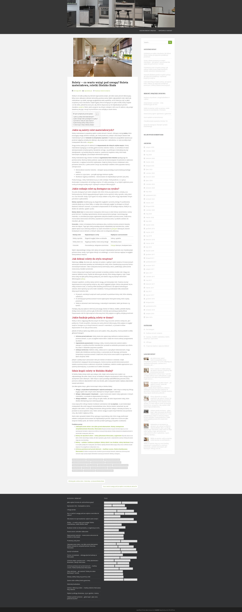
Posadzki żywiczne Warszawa (112, 552)
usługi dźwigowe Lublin (126, 568)
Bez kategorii (150, 329)
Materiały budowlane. (73, 584)
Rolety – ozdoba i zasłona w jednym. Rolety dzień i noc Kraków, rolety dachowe (103, 442)
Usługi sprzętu (71, 510)
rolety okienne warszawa (105, 465)
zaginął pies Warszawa (130, 579)
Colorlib (157, 610)
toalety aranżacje (109, 566)
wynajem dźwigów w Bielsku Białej (114, 579)
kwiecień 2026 (150, 158)
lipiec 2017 (149, 273)
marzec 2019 (150, 232)
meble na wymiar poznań (111, 530)
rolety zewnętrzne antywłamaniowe (117, 468)
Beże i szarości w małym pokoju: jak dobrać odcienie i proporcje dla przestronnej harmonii (161, 370)
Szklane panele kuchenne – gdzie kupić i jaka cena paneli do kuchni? (160, 411)
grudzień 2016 (150, 299)
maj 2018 (149, 236)
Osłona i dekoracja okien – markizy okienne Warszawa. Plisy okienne (84, 588)
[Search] (170, 42)
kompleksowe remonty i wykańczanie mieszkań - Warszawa (120, 522)
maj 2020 (149, 214)
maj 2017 (149, 280)
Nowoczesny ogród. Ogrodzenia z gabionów (157, 114)
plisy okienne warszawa (79, 459)
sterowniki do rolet (78, 470)
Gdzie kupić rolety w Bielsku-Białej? (84, 125)
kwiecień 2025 (150, 177)
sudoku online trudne (110, 563)
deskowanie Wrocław (110, 511)
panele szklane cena (110, 544)
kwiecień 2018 (150, 239)
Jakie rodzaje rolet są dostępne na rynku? (86, 119)
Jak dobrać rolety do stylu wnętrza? (84, 121)
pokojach (114, 229)
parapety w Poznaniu (122, 544)
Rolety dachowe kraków (98, 462)
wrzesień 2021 (150, 199)
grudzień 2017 (150, 254)
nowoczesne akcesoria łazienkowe (114, 538)
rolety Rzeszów (77, 468)
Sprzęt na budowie (72, 551)
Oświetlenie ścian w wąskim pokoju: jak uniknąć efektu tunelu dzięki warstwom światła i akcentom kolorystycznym (156, 69)
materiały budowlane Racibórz (113, 524)
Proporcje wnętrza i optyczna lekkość (157, 346)
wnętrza (81, 107)
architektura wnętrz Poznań (129, 502)
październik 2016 (151, 306)
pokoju (83, 279)
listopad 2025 (150, 166)
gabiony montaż (109, 513)
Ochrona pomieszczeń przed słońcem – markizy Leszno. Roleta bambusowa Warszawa (82, 567)
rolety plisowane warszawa (120, 465)
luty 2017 (149, 291)
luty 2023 (149, 191)
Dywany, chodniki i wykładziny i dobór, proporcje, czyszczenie (157, 337)
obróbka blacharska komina (129, 541)
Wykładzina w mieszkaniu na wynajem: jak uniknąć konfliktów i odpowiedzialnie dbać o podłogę (160, 426)
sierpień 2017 (150, 269)
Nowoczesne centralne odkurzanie (77, 531)
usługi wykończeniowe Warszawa (113, 571)
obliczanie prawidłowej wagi (112, 541)
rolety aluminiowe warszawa (111, 459)
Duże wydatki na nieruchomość (153, 117)
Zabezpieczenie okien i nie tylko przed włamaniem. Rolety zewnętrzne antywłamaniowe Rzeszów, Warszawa (82, 546)
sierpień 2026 (150, 147)
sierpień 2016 (150, 313)
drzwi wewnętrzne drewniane (125, 511)
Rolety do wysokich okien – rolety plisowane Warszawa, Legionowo (99, 435)
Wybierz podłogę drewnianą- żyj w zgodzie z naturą (83, 593)
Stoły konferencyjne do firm (122, 560)
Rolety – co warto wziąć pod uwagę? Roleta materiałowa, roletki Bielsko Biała (80, 523)
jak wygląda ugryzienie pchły (112, 516)
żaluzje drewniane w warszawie (104, 470)
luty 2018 (149, 247)
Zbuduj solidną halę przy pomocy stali (78, 577)
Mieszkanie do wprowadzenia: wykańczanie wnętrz (82, 519)
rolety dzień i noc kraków (79, 465)
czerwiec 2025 (150, 173)
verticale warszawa (89, 470)
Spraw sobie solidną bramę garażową (78, 580)
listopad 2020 (150, 206)
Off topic (148, 342)
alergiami (90, 142)
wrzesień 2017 (150, 265)
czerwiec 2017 (150, 276)
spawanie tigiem (109, 560)
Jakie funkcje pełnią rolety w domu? (84, 123)
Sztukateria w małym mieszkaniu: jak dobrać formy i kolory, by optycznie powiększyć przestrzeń (157, 55)
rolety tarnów (86, 468)
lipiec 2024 (149, 180)
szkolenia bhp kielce (123, 563)
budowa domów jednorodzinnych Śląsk (115, 508)
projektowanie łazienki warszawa (113, 555)
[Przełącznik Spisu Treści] (96, 114)
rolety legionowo (92, 465)
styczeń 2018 (150, 251)
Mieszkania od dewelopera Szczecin (114, 533)
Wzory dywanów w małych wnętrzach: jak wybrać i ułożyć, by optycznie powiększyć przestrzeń (160, 398)
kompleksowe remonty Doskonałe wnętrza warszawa (119, 519)
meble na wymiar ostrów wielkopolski (115, 527)
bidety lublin (108, 505)
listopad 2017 (150, 258)
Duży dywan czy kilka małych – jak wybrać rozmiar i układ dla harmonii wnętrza (160, 384)
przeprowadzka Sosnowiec (112, 557)
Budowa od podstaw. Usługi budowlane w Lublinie (156, 98)
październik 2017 (151, 262)
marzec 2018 (150, 243)
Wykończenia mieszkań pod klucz (113, 574)
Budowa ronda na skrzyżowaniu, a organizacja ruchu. (83, 528)
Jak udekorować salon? (157, 358)
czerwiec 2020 (150, 210)
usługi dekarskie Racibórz (111, 568)
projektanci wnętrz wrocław (129, 552)
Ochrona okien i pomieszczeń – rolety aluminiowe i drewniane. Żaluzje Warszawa (82, 561)
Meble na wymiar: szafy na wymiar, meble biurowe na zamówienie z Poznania (156, 109)
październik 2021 (151, 195)
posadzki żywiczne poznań (128, 549)
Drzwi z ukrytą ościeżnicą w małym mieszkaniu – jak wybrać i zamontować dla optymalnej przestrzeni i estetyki (157, 62)
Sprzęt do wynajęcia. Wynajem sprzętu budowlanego (155, 125)
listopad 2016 (150, 302)
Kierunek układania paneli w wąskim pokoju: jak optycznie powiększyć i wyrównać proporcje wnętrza (157, 76)
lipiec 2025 (149, 169)
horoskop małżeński (130, 513)
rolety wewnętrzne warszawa (99, 468)
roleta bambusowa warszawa (95, 459)
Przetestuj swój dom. (73, 541)
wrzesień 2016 (150, 310)
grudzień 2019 (150, 228)
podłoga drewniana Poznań (112, 549)
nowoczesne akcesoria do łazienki (114, 535)
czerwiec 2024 (150, 184)
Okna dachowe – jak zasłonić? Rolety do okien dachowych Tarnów (81, 572)
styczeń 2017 (150, 295)
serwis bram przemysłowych (128, 557)
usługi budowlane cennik (122, 566)
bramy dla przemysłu (118, 505)
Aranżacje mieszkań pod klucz (113, 502)
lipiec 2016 (149, 317)
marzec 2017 (150, 288)
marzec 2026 (150, 162)
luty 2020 (149, 221)
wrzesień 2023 (150, 188)
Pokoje (113, 245)
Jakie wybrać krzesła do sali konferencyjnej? (80, 502)
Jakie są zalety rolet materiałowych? (84, 117)
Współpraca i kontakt (165, 30)
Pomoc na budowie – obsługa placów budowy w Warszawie (82, 556)
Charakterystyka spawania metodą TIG (156, 121)
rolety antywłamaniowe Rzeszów (81, 462)
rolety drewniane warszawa (113, 462)
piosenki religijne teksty (111, 546)
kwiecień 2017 (150, 284)
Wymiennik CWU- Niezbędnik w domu (78, 506)
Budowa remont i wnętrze (148, 30)
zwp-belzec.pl (88, 91)
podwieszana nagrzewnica (126, 546)
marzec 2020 (150, 217)
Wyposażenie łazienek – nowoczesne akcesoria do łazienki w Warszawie (82, 536)
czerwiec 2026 (150, 151)
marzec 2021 (150, 203)
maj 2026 (149, 155)
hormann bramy (119, 513)
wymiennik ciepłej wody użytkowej (114, 577)
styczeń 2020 (150, 225)
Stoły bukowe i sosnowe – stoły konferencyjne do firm (153, 103)
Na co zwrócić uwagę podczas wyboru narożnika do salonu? (83, 514)
